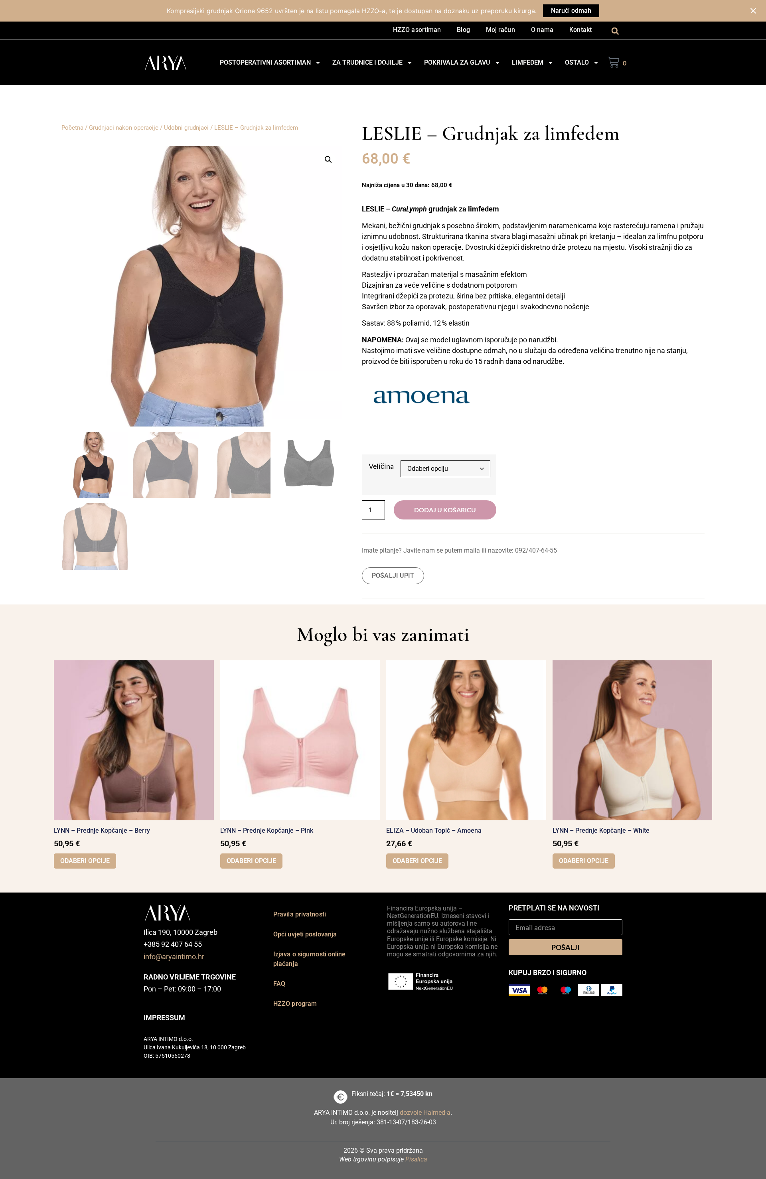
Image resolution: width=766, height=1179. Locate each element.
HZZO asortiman (417, 30)
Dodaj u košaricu (445, 509)
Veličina (381, 466)
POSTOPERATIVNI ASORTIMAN (265, 62)
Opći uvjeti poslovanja (305, 934)
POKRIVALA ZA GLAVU (457, 62)
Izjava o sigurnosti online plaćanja (309, 959)
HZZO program (295, 1003)
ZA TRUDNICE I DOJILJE (367, 62)
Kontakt (580, 30)
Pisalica (416, 1159)
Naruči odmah (571, 10)
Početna (72, 127)
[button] (615, 31)
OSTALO (577, 62)
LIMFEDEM (527, 62)
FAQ (279, 983)
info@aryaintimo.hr (174, 956)
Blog (463, 30)
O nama (542, 30)
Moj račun (500, 30)
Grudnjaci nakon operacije (123, 127)
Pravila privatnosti (299, 914)
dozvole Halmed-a (425, 1112)
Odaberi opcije (85, 861)
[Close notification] (753, 11)
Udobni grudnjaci (186, 127)
